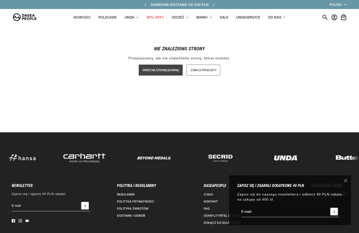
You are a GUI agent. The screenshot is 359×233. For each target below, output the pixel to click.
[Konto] (334, 17)
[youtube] (27, 220)
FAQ (207, 208)
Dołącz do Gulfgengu (222, 222)
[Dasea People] (25, 17)
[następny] (214, 4)
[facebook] (13, 220)
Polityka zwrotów (132, 208)
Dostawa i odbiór (131, 215)
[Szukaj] (325, 17)
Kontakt (211, 201)
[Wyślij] (334, 211)
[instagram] (20, 220)
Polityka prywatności (135, 201)
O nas (208, 194)
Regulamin (126, 194)
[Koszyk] (343, 17)
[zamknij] (345, 180)
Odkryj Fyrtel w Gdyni (222, 215)
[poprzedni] (145, 4)
